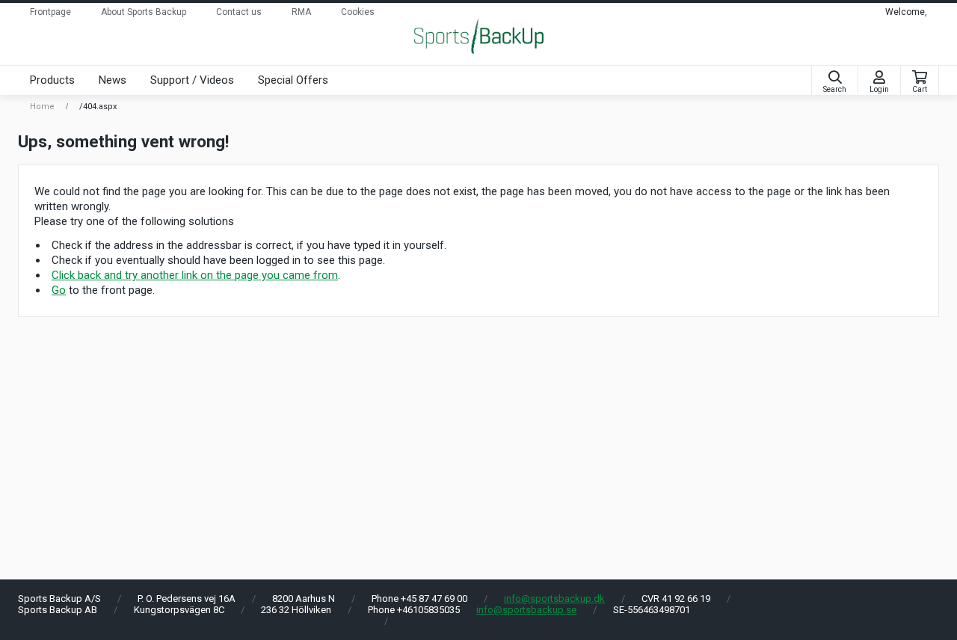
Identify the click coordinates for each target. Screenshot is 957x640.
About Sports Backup (143, 12)
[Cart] (919, 77)
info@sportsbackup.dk (554, 598)
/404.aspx (98, 106)
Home (42, 106)
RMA (301, 12)
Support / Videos (192, 80)
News (112, 80)
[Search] (835, 77)
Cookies (358, 12)
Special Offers (293, 80)
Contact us (239, 12)
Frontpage (50, 12)
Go (59, 290)
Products (52, 80)
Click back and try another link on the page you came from (195, 275)
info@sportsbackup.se (526, 609)
